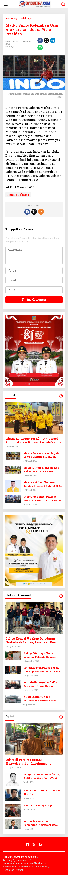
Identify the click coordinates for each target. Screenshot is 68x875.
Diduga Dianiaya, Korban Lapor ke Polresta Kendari (39, 654)
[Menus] (6, 4)
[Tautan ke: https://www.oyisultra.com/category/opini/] (61, 717)
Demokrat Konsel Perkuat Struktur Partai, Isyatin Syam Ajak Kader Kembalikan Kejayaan (42, 498)
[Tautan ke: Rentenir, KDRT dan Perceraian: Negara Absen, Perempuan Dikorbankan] (13, 824)
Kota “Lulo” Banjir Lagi (37, 805)
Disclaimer (40, 866)
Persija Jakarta (18, 195)
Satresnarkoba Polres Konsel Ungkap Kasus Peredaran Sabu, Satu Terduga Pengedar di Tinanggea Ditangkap (42, 669)
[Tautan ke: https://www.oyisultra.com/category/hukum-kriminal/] (61, 596)
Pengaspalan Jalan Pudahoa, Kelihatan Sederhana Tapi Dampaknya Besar (41, 776)
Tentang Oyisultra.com (15, 860)
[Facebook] (27, 212)
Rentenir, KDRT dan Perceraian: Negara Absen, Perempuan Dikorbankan (40, 823)
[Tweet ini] (46, 40)
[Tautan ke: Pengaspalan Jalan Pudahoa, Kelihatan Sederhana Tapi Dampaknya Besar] (13, 779)
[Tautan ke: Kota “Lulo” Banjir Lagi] (13, 810)
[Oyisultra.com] (35, 4)
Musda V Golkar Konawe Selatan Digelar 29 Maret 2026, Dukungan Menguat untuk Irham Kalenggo (42, 484)
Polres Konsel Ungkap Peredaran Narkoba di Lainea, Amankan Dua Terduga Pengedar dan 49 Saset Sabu (32, 640)
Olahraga (9, 46)
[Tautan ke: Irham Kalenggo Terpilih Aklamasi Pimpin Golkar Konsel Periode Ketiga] (34, 418)
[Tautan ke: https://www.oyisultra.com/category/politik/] (61, 396)
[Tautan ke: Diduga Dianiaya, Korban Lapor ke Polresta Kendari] (13, 655)
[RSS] (41, 212)
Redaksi (26, 866)
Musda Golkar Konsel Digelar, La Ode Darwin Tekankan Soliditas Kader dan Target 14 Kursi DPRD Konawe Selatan (42, 455)
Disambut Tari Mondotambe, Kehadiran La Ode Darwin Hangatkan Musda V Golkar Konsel (41, 469)
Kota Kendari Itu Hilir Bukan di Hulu (42, 792)
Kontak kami (10, 866)
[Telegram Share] (52, 40)
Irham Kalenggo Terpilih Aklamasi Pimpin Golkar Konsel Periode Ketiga (33, 440)
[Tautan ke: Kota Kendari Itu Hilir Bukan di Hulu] (13, 794)
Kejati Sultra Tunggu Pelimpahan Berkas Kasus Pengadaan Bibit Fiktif (39, 699)
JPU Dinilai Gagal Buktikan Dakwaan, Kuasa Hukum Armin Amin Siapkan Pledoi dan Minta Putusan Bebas (41, 684)
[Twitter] (34, 212)
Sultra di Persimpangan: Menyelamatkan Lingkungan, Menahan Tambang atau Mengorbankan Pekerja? (27, 761)
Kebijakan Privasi (13, 869)
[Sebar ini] (40, 40)
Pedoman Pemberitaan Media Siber (23, 863)
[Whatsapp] (40, 47)
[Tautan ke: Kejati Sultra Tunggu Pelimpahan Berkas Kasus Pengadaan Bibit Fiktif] (13, 699)
